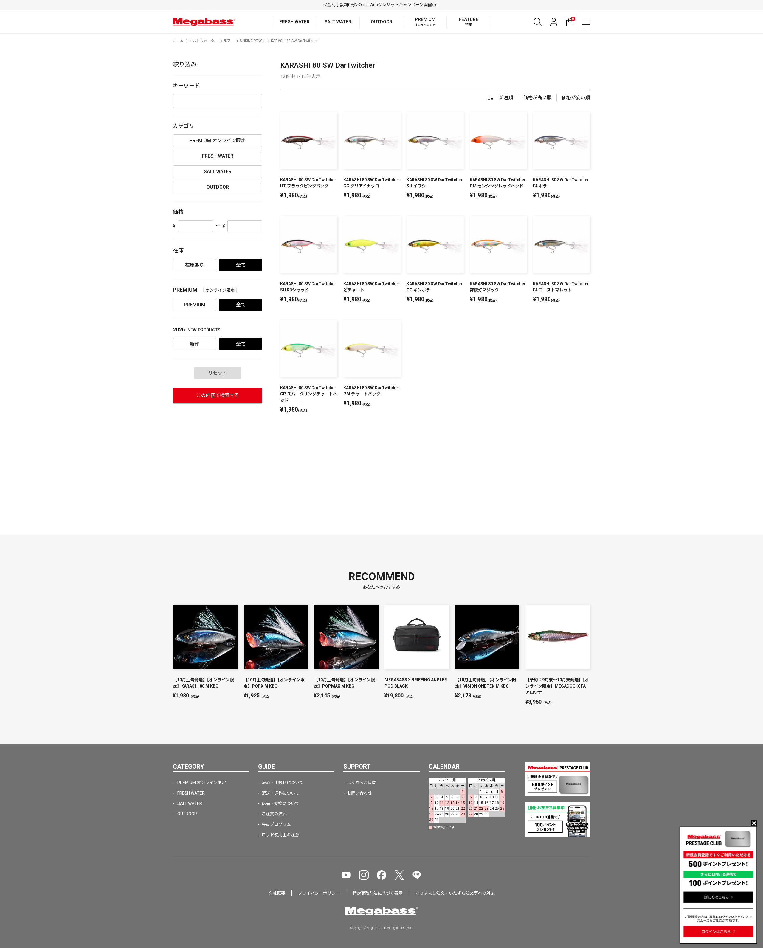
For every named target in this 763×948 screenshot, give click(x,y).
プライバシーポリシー (319, 893)
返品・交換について (280, 803)
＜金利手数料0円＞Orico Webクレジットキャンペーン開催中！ (381, 4)
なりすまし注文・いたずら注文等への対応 (455, 893)
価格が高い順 (537, 97)
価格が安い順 (576, 97)
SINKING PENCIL (252, 41)
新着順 (506, 97)
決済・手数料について (282, 782)
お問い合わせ (359, 793)
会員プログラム (276, 824)
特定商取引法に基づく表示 (378, 893)
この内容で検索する (217, 395)
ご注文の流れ (274, 814)
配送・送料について (280, 793)
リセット (217, 373)
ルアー (229, 41)
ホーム (178, 41)
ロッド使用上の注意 (280, 834)
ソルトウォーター (203, 41)
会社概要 (277, 893)
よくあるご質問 (361, 782)
